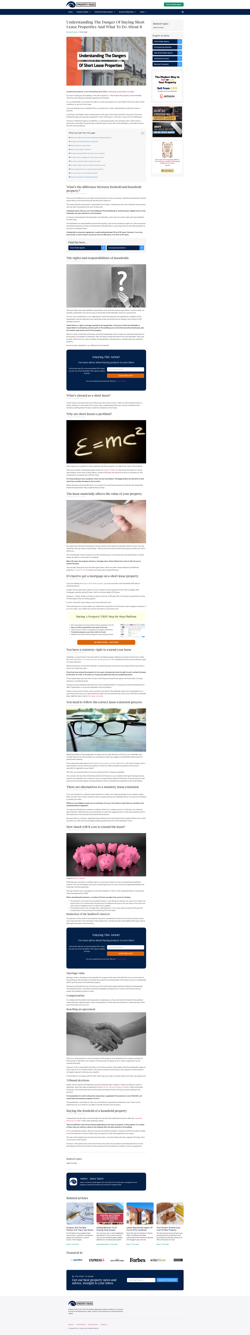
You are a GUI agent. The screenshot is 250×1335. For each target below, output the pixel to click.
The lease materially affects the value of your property (87, 153)
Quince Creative (79, 878)
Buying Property (72, 32)
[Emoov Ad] (167, 100)
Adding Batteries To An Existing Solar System (106, 1228)
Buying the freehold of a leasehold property (84, 177)
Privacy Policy (121, 381)
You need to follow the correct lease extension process (87, 165)
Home (70, 12)
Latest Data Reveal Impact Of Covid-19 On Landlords (139, 1228)
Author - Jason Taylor (92, 1178)
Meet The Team (81, 1324)
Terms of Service (93, 1324)
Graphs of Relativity (110, 470)
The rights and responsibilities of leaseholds (84, 141)
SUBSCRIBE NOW (125, 376)
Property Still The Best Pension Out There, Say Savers (79, 1228)
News (68, 1244)
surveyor (74, 1163)
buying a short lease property (92, 583)
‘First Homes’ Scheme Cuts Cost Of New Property (168, 1228)
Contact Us (104, 1324)
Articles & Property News (104, 12)
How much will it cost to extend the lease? (84, 173)
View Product (168, 170)
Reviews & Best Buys (126, 12)
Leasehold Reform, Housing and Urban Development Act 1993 (92, 659)
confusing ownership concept (121, 91)
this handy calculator (95, 696)
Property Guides (82, 12)
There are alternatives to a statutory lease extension (86, 169)
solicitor (122, 763)
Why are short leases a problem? (80, 149)
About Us (71, 1324)
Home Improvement (102, 1244)
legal (68, 1163)
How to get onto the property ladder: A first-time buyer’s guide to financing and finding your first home (167, 161)
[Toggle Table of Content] (141, 133)
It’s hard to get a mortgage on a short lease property (87, 157)
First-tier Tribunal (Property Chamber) (116, 1087)
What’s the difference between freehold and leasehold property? (90, 137)
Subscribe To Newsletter (167, 1280)
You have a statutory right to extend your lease (85, 161)
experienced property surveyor (104, 763)
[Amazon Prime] (167, 166)
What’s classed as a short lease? (80, 145)
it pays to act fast (81, 570)
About (142, 12)
